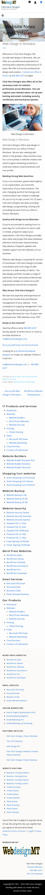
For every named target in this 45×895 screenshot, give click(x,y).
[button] (4, 15)
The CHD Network (14, 741)
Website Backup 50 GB (17, 502)
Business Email (13, 590)
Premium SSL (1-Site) (16, 537)
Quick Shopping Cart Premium (20, 485)
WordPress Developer (16, 573)
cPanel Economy (13, 787)
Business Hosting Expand (17, 779)
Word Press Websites (19, 421)
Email (9, 435)
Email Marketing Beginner (17, 716)
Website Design (9, 379)
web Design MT (13, 746)
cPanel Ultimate (13, 797)
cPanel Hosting (16, 432)
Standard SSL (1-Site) (16, 523)
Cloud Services (13, 446)
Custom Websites (34, 867)
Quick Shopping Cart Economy (20, 477)
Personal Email (13, 587)
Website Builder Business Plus (20, 460)
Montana (16, 377)
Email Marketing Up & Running (19, 723)
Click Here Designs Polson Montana (21, 760)
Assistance (11, 410)
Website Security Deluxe (17, 512)
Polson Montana (29, 377)
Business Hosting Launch (17, 783)
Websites (10, 414)
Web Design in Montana (24, 382)
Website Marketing (18, 442)
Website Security (17, 424)
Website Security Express (18, 519)
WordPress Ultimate (15, 562)
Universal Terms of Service (14, 831)
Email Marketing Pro (15, 719)
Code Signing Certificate (17, 541)
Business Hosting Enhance (17, 772)
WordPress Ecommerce (17, 566)
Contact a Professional (17, 450)
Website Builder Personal (18, 467)
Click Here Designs (10, 7)
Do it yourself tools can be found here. (20, 345)
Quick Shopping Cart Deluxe (19, 481)
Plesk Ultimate (12, 812)
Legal (30, 831)
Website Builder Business (18, 463)
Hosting (10, 428)
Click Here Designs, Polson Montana (22, 736)
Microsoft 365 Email (18, 439)
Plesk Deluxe (12, 808)
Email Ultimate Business (17, 594)
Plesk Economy (13, 805)
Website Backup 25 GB (17, 498)
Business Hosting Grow (16, 776)
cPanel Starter (12, 790)
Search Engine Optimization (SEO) (20, 712)
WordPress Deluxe (15, 558)
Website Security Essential (18, 516)
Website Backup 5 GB (16, 495)
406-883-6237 (18, 75)
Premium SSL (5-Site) (16, 534)
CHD (4, 48)
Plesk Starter (12, 801)
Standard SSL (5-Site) (16, 527)
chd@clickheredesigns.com (14, 339)
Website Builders (17, 417)
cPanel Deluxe (12, 794)
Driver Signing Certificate (18, 545)
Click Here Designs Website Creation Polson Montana (22, 753)
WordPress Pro (13, 569)
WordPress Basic (14, 555)
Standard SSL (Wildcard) (17, 530)
